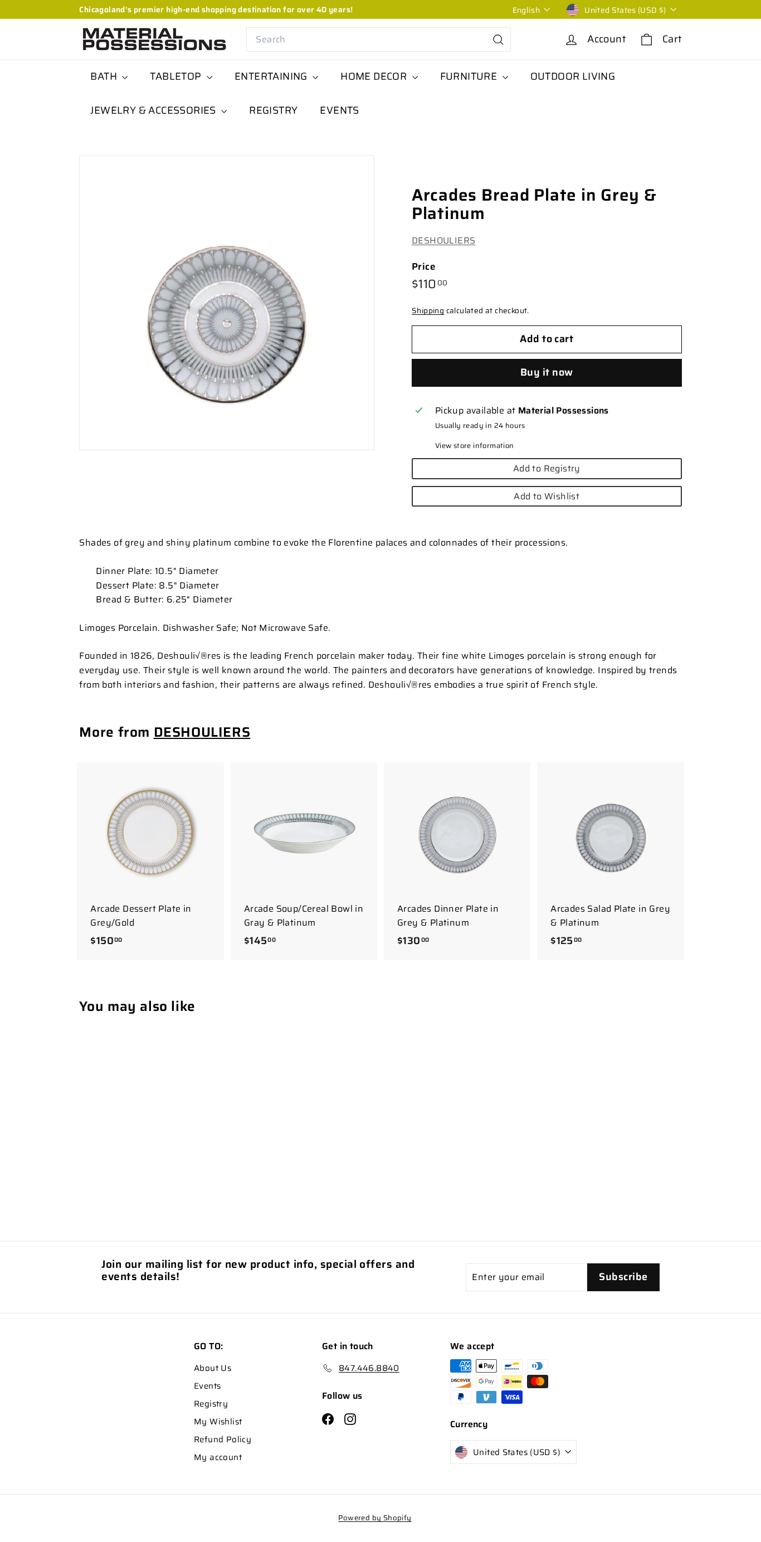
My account (218, 1457)
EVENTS (339, 110)
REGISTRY (273, 110)
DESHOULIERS (443, 241)
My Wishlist (218, 1421)
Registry (211, 1403)
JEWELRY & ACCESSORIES (154, 110)
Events (207, 1386)
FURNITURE (470, 76)
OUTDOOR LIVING (573, 76)
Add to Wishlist (546, 496)
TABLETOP (177, 76)
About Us (212, 1368)
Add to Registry (546, 468)
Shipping (428, 311)
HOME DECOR (374, 76)
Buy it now (546, 372)
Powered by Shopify (374, 1518)
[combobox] (378, 39)
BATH (104, 76)
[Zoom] (227, 303)
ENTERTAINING (272, 76)
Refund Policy (222, 1439)
